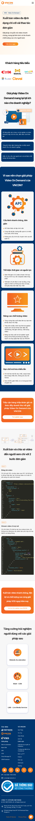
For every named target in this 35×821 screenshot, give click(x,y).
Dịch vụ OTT (21, 754)
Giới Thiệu (20, 730)
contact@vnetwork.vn (10, 778)
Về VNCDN (21, 727)
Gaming (20, 765)
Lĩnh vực (21, 741)
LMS (2, 750)
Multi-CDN (4, 747)
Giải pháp (4, 741)
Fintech (20, 757)
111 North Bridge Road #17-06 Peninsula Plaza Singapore (16, 811)
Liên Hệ (20, 739)
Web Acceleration (6, 744)
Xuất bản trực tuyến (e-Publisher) (24, 745)
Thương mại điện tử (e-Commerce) (24, 750)
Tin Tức (20, 733)
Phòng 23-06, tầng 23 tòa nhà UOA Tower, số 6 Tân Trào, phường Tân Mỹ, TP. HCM (18, 806)
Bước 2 (4, 522)
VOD (2, 753)
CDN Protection (5, 759)
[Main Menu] (32, 2)
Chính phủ (20, 762)
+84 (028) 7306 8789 (10, 774)
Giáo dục (20, 760)
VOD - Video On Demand (11, 13)
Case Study (21, 736)
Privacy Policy (22, 817)
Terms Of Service (11, 817)
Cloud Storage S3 (6, 756)
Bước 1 (3, 466)
